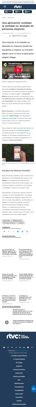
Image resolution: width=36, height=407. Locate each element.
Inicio (4, 17)
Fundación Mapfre (23, 130)
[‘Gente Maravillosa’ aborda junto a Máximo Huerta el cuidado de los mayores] (7, 322)
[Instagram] (20, 347)
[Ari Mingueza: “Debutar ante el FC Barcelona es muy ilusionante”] (26, 290)
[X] (4, 232)
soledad (21, 223)
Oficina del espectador (22, 350)
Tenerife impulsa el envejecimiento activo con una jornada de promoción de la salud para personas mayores (22, 312)
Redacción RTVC (8, 33)
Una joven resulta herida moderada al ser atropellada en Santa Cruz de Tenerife (9, 276)
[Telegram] (18, 232)
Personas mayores (9, 223)
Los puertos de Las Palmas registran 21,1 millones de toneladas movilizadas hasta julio (9, 252)
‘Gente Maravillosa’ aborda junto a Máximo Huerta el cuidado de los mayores (23, 322)
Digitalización (17, 220)
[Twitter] (12, 347)
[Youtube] (4, 347)
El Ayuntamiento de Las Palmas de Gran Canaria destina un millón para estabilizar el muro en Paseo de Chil (26, 253)
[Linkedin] (22, 232)
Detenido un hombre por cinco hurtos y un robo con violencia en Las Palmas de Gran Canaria (9, 299)
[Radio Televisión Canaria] (18, 336)
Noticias (11, 17)
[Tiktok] (16, 347)
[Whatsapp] (32, 347)
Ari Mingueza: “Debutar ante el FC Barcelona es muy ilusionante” (25, 298)
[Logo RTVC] (18, 7)
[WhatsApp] (13, 232)
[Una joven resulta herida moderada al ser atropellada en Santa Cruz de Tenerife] (9, 268)
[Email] (27, 232)
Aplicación (6, 220)
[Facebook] (9, 232)
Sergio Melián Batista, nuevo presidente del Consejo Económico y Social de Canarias (26, 276)
